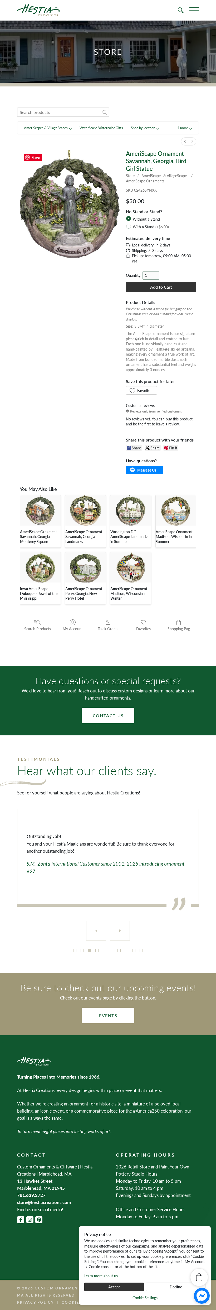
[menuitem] (185, 141)
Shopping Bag (179, 628)
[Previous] (96, 930)
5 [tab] (104, 950)
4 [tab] (97, 950)
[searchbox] (63, 112)
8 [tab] (126, 950)
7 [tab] (119, 950)
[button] (184, 128)
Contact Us (108, 715)
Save (36, 157)
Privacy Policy (35, 1302)
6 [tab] (111, 950)
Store (130, 175)
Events (108, 1015)
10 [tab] (141, 950)
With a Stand (151, 226)
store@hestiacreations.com (44, 1202)
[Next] (120, 930)
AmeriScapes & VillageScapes (164, 175)
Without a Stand (146, 219)
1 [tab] (74, 950)
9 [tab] (133, 950)
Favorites (143, 628)
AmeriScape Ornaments (145, 180)
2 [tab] (82, 950)
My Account (73, 628)
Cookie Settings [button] (145, 1297)
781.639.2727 (31, 1195)
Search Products (37, 628)
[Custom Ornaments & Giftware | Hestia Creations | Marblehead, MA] (38, 10)
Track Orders (108, 628)
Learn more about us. (101, 1275)
